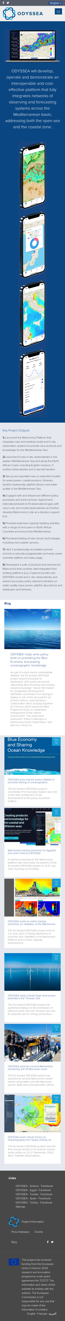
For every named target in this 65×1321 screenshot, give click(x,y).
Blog (7, 603)
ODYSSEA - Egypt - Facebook (33, 1190)
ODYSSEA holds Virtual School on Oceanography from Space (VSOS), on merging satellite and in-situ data (29, 1140)
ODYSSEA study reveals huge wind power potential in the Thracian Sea (32, 997)
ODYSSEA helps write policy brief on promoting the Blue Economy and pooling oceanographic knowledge (29, 659)
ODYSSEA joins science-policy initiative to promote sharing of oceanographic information (31, 782)
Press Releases (20, 1232)
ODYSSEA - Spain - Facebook (33, 1198)
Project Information (33, 1221)
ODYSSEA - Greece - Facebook (34, 1186)
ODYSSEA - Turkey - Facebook (34, 1202)
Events (39, 1232)
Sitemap (20, 1206)
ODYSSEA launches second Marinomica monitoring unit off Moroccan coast (30, 1068)
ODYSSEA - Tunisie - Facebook (34, 1194)
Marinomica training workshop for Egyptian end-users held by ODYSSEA (32, 852)
